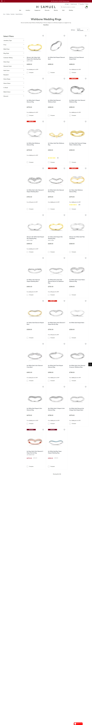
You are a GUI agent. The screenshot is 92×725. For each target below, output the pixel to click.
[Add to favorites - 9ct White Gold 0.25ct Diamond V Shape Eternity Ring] (64, 301)
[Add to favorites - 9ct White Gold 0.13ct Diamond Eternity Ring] (64, 168)
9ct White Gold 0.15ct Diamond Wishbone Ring (77, 101)
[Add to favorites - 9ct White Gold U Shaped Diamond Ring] (43, 78)
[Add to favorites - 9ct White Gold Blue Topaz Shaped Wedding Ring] (64, 429)
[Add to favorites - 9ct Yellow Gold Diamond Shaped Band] (43, 301)
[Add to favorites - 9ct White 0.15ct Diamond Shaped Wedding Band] (43, 258)
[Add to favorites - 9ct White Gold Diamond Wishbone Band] (64, 78)
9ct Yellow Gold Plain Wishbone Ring (56, 144)
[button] (4, 1)
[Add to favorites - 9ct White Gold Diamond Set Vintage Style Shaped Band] (85, 387)
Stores (87, 4)
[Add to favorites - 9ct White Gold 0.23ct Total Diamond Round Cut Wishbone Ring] (64, 258)
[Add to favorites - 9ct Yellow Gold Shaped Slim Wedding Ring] (64, 215)
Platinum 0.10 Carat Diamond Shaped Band (76, 58)
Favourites (82, 4)
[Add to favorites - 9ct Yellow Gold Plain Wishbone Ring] (64, 121)
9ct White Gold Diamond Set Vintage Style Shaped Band (76, 409)
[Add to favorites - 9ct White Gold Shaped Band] (85, 301)
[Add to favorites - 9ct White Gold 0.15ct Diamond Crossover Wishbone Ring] (85, 344)
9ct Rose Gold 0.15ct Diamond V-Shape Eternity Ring (35, 452)
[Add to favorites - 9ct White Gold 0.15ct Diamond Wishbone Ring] (85, 78)
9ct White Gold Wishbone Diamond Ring (33, 144)
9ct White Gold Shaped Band (76, 322)
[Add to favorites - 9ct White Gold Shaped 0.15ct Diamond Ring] (43, 387)
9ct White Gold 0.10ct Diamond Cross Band (35, 366)
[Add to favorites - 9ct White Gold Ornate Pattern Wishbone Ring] (85, 258)
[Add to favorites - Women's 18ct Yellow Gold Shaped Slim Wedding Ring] (43, 36)
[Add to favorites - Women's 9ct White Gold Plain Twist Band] (85, 215)
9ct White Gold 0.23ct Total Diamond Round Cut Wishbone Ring (56, 281)
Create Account (74, 4)
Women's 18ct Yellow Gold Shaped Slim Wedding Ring (34, 58)
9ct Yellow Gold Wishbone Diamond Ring (76, 190)
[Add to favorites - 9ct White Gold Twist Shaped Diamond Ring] (64, 344)
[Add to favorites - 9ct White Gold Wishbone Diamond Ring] (43, 121)
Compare (31, 72)
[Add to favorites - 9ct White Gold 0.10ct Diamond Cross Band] (43, 344)
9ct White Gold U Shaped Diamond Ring (33, 101)
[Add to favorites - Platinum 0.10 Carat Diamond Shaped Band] (85, 36)
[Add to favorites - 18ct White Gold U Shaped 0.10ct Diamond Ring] (64, 387)
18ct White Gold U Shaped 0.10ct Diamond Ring (56, 409)
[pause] (2, 1)
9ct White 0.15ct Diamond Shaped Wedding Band (33, 280)
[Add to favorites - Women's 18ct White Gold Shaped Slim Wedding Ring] (43, 215)
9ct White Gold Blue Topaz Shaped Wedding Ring (55, 452)
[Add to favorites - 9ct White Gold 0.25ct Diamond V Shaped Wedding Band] (43, 168)
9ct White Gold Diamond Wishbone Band (54, 101)
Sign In (67, 4)
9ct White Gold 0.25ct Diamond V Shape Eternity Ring (56, 323)
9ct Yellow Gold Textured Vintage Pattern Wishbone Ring (77, 144)
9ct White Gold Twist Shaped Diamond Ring (55, 366)
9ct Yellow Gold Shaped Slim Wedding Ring (55, 237)
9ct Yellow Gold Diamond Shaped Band (35, 323)
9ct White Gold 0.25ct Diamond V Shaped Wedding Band (35, 190)
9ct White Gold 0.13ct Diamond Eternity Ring (56, 190)
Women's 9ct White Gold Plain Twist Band (77, 237)
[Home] (46, 6)
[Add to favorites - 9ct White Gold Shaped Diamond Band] (64, 36)
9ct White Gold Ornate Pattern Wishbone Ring (77, 280)
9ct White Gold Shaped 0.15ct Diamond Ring (34, 409)
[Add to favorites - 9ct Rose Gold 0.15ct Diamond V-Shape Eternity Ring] (43, 429)
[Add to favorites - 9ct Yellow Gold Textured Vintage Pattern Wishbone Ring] (85, 121)
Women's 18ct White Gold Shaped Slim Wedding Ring (35, 237)
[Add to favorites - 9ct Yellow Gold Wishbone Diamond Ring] (85, 168)
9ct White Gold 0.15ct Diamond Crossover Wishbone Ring (77, 366)
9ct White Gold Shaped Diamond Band (56, 58)
